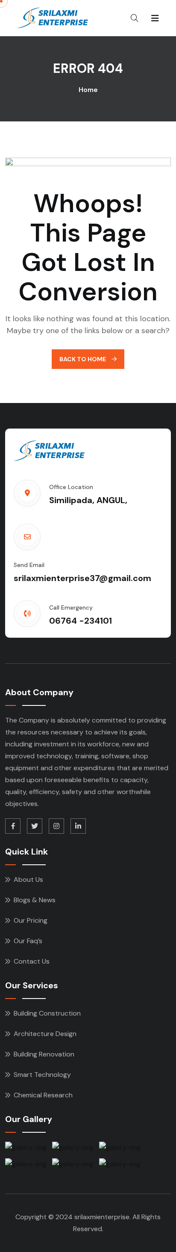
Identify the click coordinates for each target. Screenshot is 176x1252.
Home (88, 89)
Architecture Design (45, 1033)
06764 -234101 (80, 620)
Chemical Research (43, 1095)
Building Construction (47, 1013)
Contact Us (32, 961)
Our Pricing (30, 920)
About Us (28, 879)
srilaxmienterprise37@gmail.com (82, 578)
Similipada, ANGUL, (88, 500)
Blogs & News (35, 899)
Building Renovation (44, 1054)
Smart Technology (42, 1074)
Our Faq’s (28, 940)
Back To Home (83, 359)
